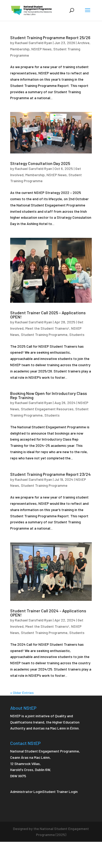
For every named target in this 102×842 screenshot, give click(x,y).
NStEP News (41, 49)
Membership (20, 49)
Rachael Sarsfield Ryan (33, 42)
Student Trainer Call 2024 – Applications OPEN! (48, 612)
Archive (83, 42)
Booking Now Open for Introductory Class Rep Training (48, 395)
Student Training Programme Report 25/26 (50, 37)
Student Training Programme (44, 334)
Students (76, 334)
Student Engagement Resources (47, 409)
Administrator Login (26, 791)
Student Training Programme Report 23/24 (50, 474)
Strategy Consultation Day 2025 (40, 163)
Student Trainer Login (60, 791)
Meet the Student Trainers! (47, 328)
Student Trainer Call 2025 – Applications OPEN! (48, 314)
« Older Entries (22, 692)
